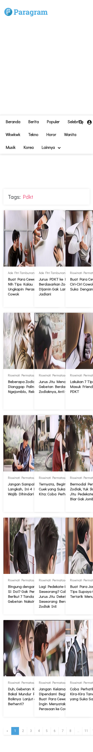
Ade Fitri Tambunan (21, 273)
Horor (51, 134)
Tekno (33, 134)
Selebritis (75, 121)
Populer (53, 121)
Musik (11, 147)
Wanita (70, 134)
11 (86, 731)
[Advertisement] (46, 68)
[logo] (26, 7)
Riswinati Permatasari (23, 375)
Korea (28, 147)
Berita (33, 121)
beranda (13, 121)
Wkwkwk (13, 134)
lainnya (49, 147)
